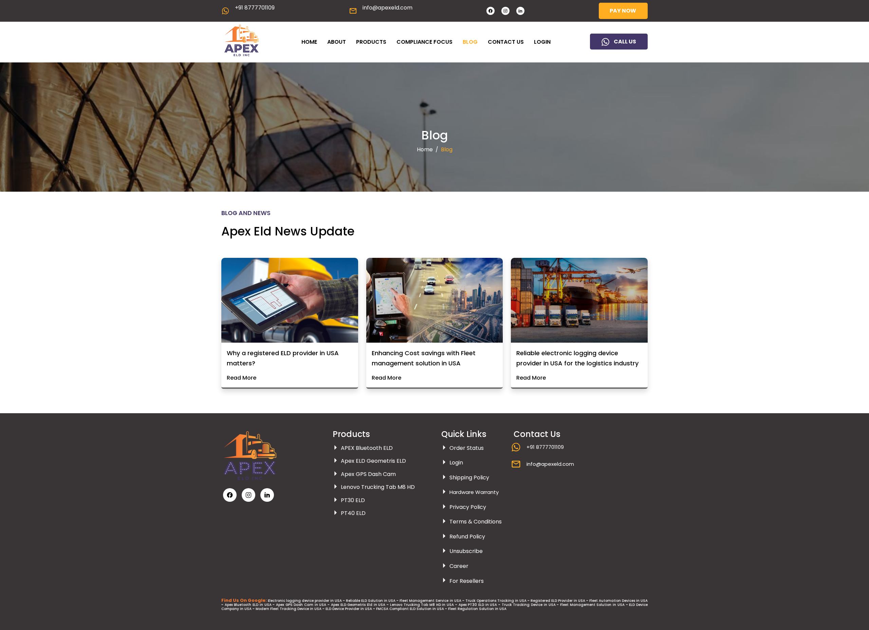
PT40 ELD (353, 513)
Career (458, 566)
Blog (470, 42)
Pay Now (623, 11)
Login (542, 42)
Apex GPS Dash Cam (368, 474)
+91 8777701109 (255, 8)
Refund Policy (467, 536)
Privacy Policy (467, 507)
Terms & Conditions (475, 522)
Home (309, 42)
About (336, 42)
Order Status (466, 448)
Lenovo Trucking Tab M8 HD (378, 487)
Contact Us (506, 42)
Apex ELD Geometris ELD (373, 461)
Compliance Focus (424, 42)
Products (371, 42)
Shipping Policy (469, 477)
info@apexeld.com (387, 8)
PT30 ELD (353, 500)
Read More (241, 378)
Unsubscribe (466, 551)
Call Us (625, 41)
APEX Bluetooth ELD (367, 448)
